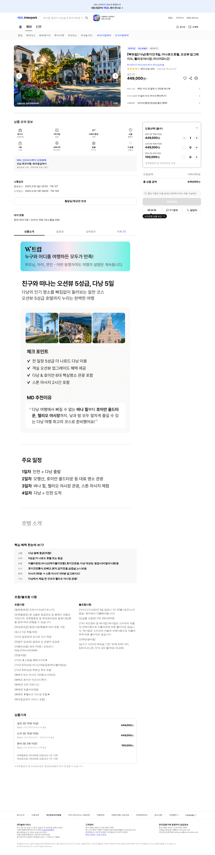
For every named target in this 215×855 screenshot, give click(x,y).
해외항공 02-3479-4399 (95, 832)
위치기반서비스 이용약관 (79, 815)
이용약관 (35, 815)
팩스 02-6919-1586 (93, 830)
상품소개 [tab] (29, 231)
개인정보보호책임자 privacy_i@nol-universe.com (178, 832)
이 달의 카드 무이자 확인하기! (152, 95)
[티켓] (38, 26)
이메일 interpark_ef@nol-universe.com (174, 830)
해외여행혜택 (104, 35)
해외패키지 (45, 35)
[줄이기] (184, 138)
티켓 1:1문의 (101, 834)
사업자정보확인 (48, 830)
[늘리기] (197, 138)
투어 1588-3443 (92, 827)
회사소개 (20, 815)
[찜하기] (185, 78)
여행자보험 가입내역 (120, 815)
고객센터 (173, 815)
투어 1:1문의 (90, 834)
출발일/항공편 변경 (75, 201)
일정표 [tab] (60, 231)
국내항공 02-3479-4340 (117, 832)
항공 (20, 35)
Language (189, 815)
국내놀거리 (86, 35)
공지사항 (158, 815)
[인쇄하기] (196, 78)
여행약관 (100, 815)
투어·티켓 (59, 35)
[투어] (28, 26)
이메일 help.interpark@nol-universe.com (119, 830)
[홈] (20, 26)
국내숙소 (72, 35)
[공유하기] (191, 78)
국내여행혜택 (122, 35)
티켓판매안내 (141, 815)
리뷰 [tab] (121, 231)
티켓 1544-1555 (106, 827)
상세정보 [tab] (91, 231)
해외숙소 (31, 35)
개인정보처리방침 (53, 815)
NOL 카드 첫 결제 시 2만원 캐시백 (154, 88)
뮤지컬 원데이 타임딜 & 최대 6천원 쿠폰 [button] (63, 17)
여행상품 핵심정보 (166, 68)
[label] (172, 128)
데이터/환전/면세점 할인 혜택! (152, 103)
